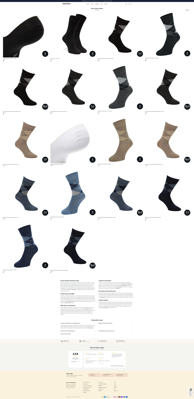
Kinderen (97, 3)
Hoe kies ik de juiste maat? (66, 333)
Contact (105, 3)
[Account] (126, 4)
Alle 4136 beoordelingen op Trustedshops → (117, 365)
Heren (92, 3)
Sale (101, 3)
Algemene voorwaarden (102, 387)
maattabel (117, 288)
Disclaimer (100, 390)
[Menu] (192, 388)
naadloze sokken (67, 302)
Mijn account (116, 390)
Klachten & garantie (86, 390)
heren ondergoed (105, 307)
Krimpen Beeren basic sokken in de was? (106, 330)
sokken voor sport (90, 327)
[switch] (191, 395)
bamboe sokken (70, 301)
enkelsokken (123, 284)
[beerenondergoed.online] (66, 4)
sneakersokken (129, 284)
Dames (88, 3)
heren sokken (73, 289)
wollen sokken (120, 286)
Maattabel (84, 392)
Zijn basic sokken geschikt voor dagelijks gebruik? (70, 323)
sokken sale (103, 297)
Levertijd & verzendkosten (87, 385)
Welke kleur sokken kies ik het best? (105, 323)
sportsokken (124, 285)
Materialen (100, 385)
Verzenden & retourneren (87, 387)
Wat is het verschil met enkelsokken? (68, 330)
